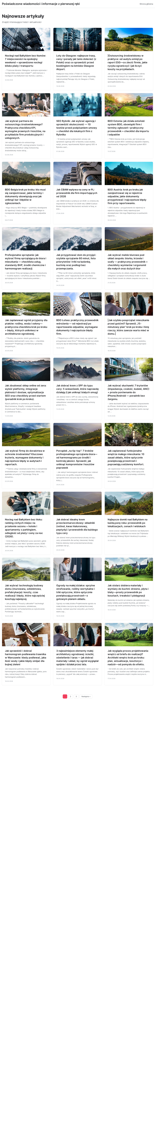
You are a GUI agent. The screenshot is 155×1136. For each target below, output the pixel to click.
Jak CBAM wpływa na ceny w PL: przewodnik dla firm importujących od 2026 (76, 193)
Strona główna (146, 4)
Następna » (85, 696)
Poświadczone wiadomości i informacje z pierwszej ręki (41, 4)
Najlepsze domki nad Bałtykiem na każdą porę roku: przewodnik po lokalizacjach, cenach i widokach (127, 523)
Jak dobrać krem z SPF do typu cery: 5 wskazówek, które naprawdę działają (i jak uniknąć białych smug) (77, 389)
